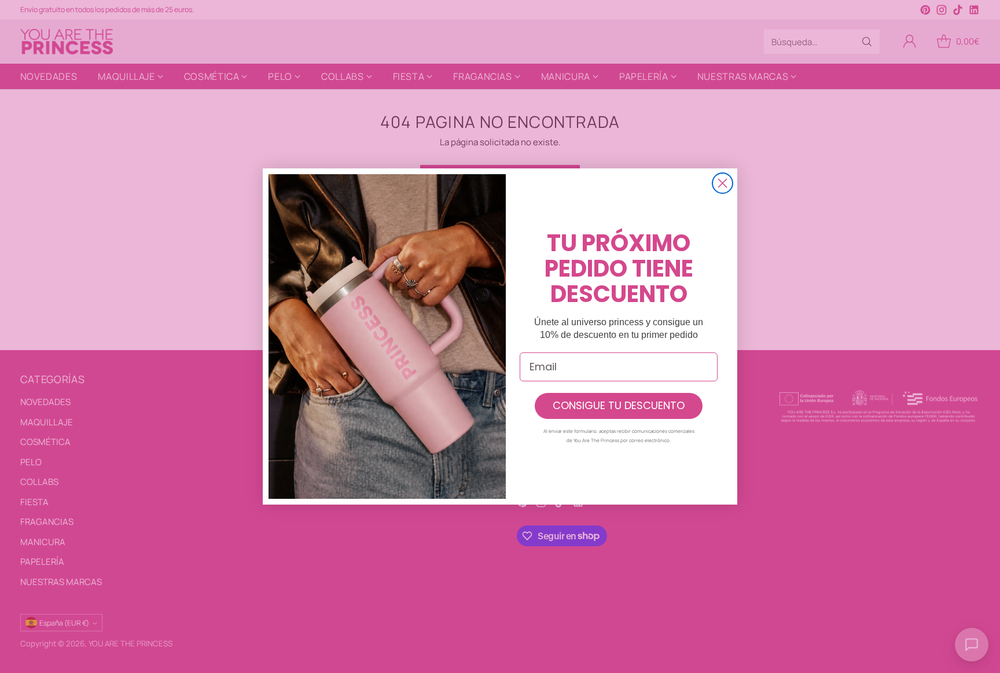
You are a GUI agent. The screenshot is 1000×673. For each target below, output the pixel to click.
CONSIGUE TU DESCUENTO (619, 405)
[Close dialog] (722, 183)
